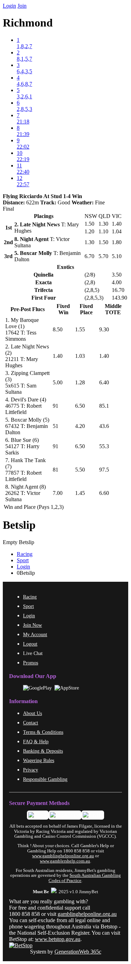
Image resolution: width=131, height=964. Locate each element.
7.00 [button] (58, 493)
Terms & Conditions (43, 732)
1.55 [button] (80, 329)
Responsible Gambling (45, 779)
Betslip (19, 525)
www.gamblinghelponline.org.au (63, 855)
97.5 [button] (104, 470)
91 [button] (55, 406)
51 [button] (55, 426)
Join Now (32, 625)
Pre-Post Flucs (27, 309)
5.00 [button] (58, 382)
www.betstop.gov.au (57, 939)
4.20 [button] (80, 426)
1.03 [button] (80, 356)
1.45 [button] (80, 493)
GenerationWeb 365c (77, 952)
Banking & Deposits (43, 751)
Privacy (30, 770)
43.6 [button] (104, 426)
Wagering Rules (38, 760)
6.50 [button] (80, 406)
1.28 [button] (80, 382)
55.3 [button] (104, 446)
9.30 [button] (104, 329)
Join (22, 6)
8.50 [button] (58, 329)
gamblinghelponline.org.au (87, 914)
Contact (30, 722)
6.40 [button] (104, 382)
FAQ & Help (36, 741)
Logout (30, 644)
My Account (35, 634)
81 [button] (55, 470)
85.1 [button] (104, 406)
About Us (32, 713)
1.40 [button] (58, 356)
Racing (24, 554)
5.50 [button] (80, 470)
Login (9, 6)
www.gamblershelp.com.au (65, 861)
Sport (23, 560)
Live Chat (33, 653)
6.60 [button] (104, 493)
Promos (30, 662)
